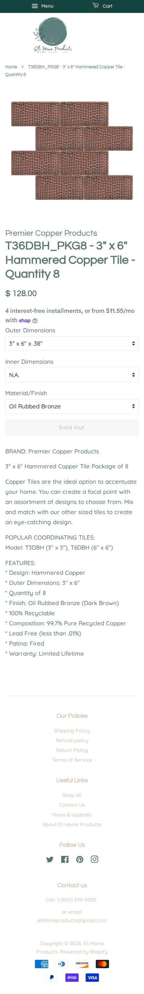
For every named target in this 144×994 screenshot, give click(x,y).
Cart (107, 6)
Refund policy (72, 740)
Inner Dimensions (29, 361)
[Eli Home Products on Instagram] (94, 861)
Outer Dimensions (30, 330)
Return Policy (72, 750)
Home (11, 67)
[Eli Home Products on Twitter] (50, 861)
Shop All (72, 795)
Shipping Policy (72, 731)
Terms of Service (72, 760)
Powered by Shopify (84, 952)
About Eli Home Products (72, 824)
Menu (46, 6)
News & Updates (72, 815)
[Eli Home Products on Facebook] (65, 861)
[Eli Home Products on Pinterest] (80, 861)
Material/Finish (26, 393)
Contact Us (72, 805)
